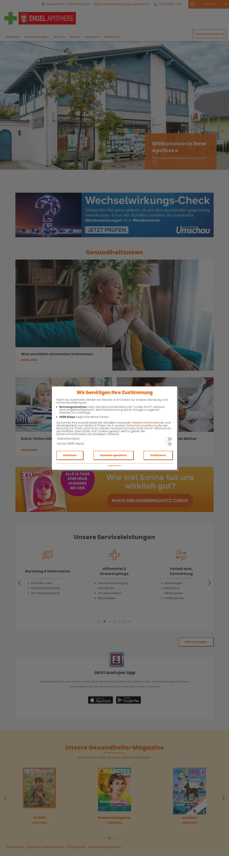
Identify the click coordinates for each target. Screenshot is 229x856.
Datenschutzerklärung (141, 425)
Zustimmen (158, 455)
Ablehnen (70, 455)
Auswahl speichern (113, 455)
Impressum (114, 465)
